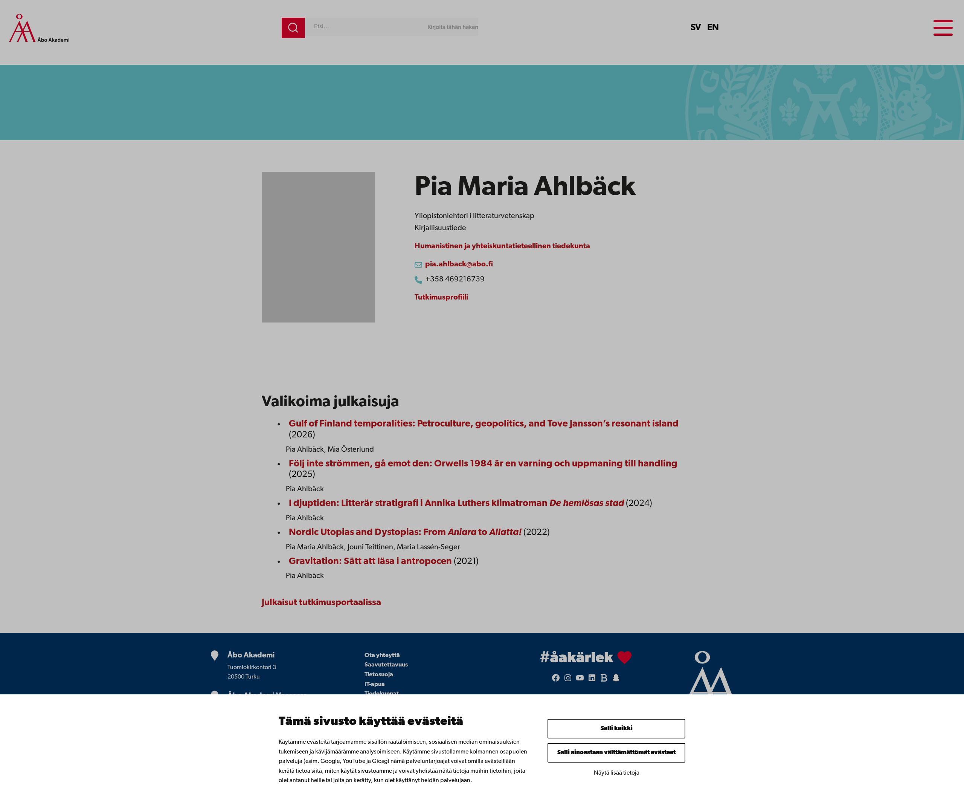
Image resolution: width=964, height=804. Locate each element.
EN (713, 27)
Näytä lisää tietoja (616, 773)
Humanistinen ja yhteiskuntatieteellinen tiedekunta (502, 246)
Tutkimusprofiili (441, 297)
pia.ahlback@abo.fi (459, 264)
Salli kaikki (617, 729)
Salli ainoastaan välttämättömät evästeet (616, 753)
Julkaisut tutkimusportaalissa (321, 602)
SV (696, 27)
